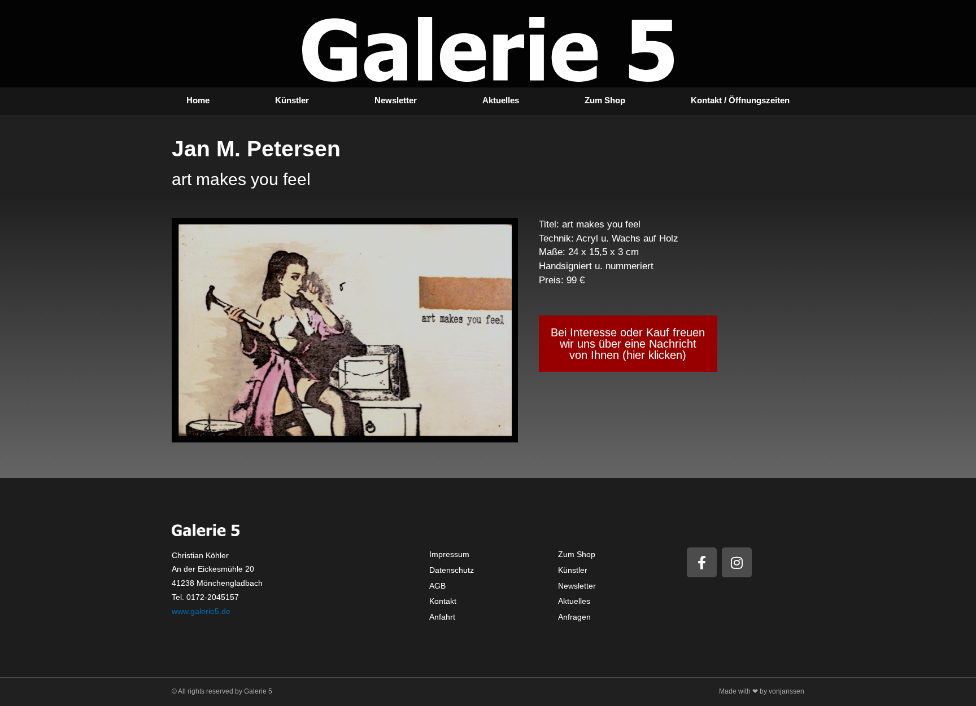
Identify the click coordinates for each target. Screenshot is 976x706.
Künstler (292, 100)
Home (198, 100)
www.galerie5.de (201, 611)
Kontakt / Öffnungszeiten (740, 100)
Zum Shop (605, 100)
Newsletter (395, 100)
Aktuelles (500, 100)
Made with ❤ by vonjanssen (761, 691)
